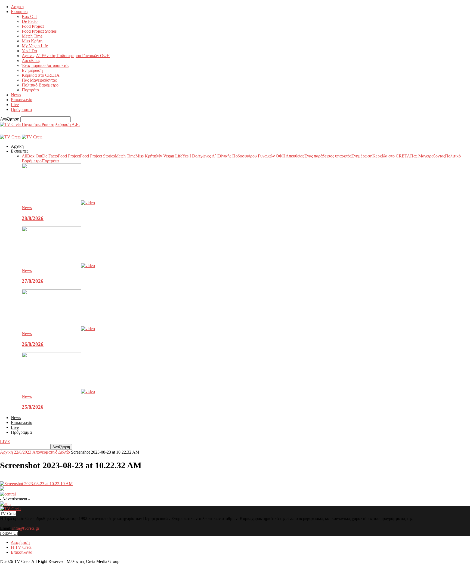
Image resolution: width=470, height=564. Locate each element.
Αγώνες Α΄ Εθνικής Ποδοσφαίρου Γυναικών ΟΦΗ (66, 55)
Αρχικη (17, 6)
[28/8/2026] (58, 202)
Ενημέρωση (32, 70)
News (16, 94)
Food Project (33, 26)
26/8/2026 (33, 344)
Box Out (29, 16)
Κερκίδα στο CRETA (41, 75)
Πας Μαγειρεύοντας (39, 80)
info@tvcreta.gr (25, 528)
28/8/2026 (33, 218)
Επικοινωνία (21, 99)
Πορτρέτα (30, 90)
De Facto (30, 21)
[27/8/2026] (58, 265)
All (24, 156)
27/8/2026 (33, 281)
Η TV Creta (21, 547)
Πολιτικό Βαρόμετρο (40, 85)
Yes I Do (29, 50)
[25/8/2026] (58, 391)
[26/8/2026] (58, 328)
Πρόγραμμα (21, 109)
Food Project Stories (39, 31)
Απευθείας (31, 60)
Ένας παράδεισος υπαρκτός (45, 65)
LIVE (5, 441)
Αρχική (6, 452)
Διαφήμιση (20, 542)
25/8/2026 (33, 407)
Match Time (32, 36)
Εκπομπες (19, 11)
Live (15, 104)
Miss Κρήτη (32, 41)
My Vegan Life (35, 46)
